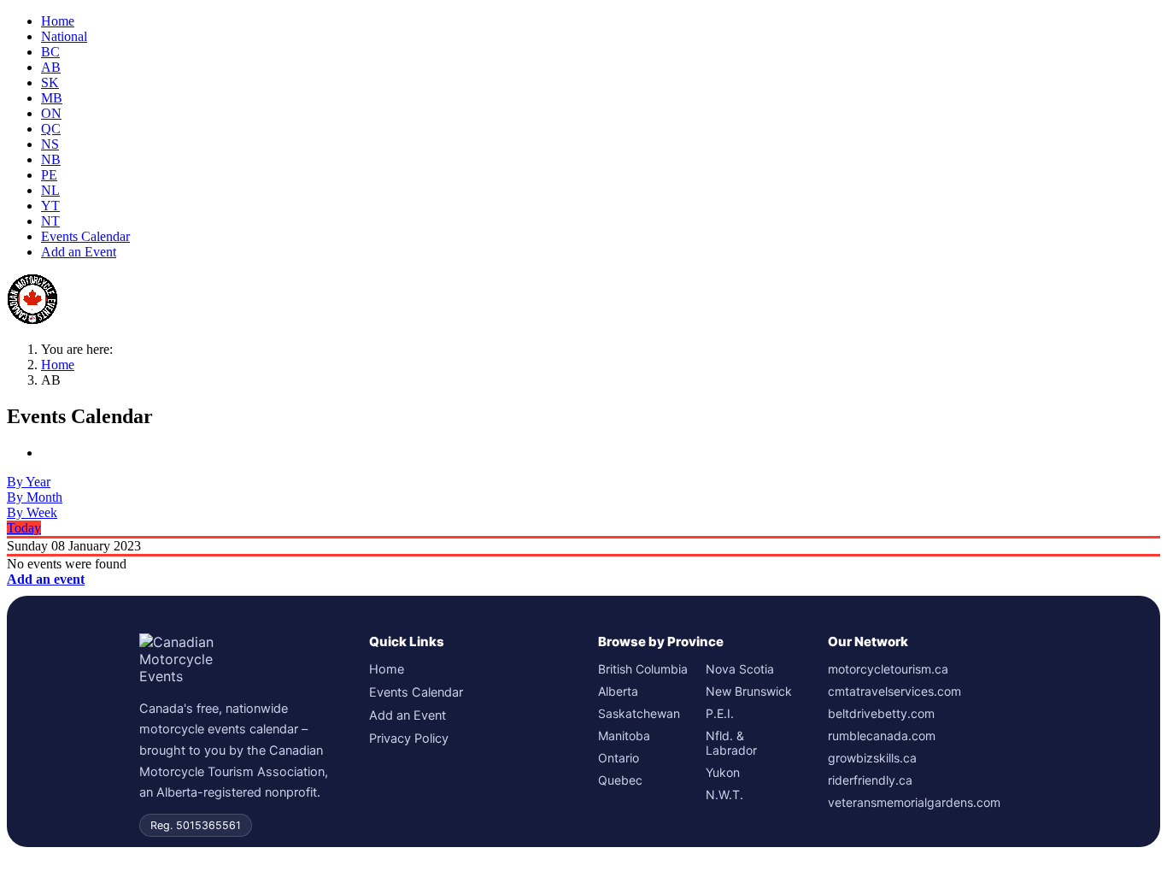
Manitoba (624, 735)
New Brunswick (749, 691)
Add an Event (78, 251)
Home (57, 21)
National (64, 36)
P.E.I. (720, 713)
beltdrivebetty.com (881, 713)
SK (50, 82)
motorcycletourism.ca (888, 669)
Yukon (723, 772)
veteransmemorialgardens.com (914, 802)
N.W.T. (724, 794)
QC (51, 128)
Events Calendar (85, 236)
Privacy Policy (409, 738)
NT (50, 221)
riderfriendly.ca (870, 780)
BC (50, 51)
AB (51, 67)
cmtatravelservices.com (894, 691)
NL (50, 190)
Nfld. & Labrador (731, 742)
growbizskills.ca (872, 757)
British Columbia (643, 669)
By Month (34, 497)
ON (51, 113)
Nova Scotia (740, 669)
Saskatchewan (639, 713)
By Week (32, 512)
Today (24, 528)
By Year (28, 481)
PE (49, 175)
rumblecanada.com (881, 735)
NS (50, 144)
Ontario (618, 757)
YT (50, 205)
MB (51, 98)
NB (51, 159)
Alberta (618, 691)
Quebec (620, 780)
